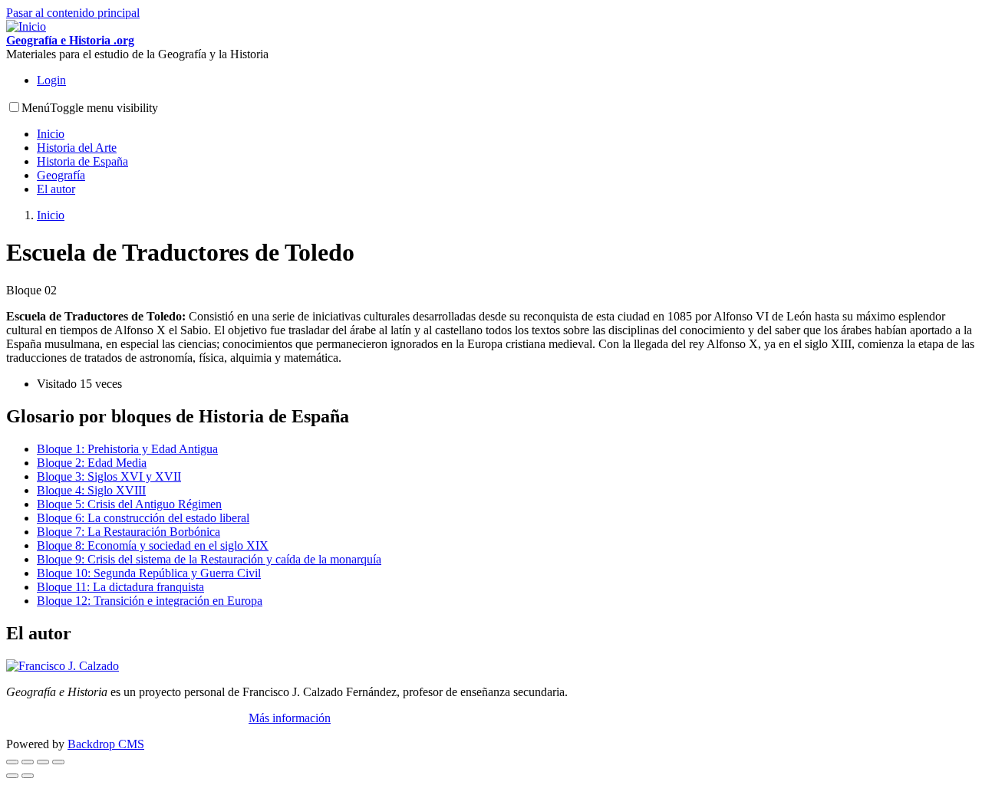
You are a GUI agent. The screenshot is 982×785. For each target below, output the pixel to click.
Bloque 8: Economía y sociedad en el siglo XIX (153, 545)
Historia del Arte (77, 147)
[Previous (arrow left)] (12, 776)
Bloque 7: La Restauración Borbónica (128, 531)
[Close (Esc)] (12, 762)
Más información (290, 717)
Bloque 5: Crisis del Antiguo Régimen (129, 504)
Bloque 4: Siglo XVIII (91, 490)
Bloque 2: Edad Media (92, 462)
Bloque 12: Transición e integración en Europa (149, 600)
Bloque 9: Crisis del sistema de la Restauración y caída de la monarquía (209, 559)
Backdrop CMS (106, 744)
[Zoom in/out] (58, 762)
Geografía (61, 175)
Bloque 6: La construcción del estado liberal (143, 517)
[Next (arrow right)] (27, 776)
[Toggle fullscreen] (43, 762)
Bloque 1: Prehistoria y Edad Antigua (127, 448)
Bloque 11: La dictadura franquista (120, 586)
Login (51, 80)
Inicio (50, 133)
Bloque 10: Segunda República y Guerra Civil (149, 573)
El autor (56, 188)
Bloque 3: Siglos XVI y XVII (109, 476)
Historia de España (82, 161)
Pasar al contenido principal (73, 12)
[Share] (27, 762)
